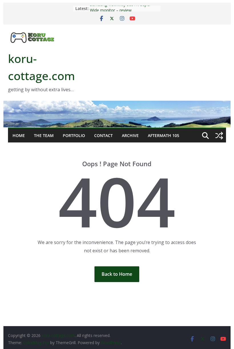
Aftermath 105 (163, 135)
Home (19, 135)
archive (130, 135)
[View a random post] (219, 135)
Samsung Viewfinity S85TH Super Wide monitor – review (120, 9)
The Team (44, 135)
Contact (103, 135)
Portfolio (74, 135)
